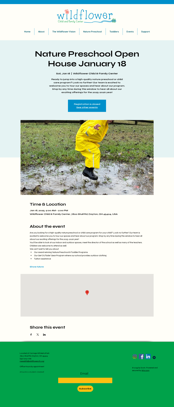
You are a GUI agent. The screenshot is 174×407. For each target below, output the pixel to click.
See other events (87, 107)
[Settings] (154, 357)
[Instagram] (134, 356)
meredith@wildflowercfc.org (32, 361)
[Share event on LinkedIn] (44, 334)
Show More (37, 266)
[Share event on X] (37, 334)
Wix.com (145, 370)
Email (84, 373)
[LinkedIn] (148, 356)
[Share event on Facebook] (31, 334)
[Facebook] (141, 356)
